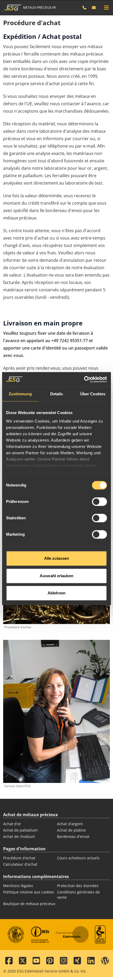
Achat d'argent (70, 823)
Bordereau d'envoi (73, 836)
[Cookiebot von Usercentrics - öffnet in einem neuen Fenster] (84, 379)
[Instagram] (63, 961)
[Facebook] (9, 961)
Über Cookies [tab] (92, 394)
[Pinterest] (50, 961)
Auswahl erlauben (56, 576)
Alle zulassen (56, 558)
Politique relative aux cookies (28, 892)
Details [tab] (56, 394)
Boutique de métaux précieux (29, 903)
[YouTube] (36, 961)
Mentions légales (18, 885)
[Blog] (105, 961)
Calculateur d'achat (20, 864)
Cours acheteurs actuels (78, 857)
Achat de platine (71, 830)
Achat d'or (12, 823)
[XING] (77, 961)
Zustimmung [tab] (20, 394)
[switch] (99, 501)
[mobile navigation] (106, 7)
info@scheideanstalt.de (94, 7)
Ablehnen (56, 593)
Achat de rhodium (19, 836)
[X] (22, 961)
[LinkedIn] (91, 961)
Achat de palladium (20, 830)
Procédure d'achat (19, 857)
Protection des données (78, 885)
